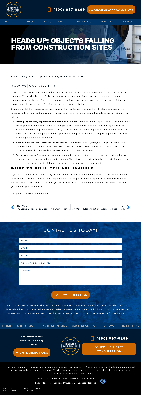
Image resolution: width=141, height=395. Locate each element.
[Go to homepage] (13, 9)
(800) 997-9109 (69, 9)
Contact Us (129, 22)
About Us (28, 22)
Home (8, 22)
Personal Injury (54, 22)
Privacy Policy (87, 379)
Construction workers (50, 113)
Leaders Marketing (88, 383)
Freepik (37, 388)
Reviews (106, 22)
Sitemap (73, 379)
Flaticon (30, 390)
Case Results (83, 22)
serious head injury (42, 174)
